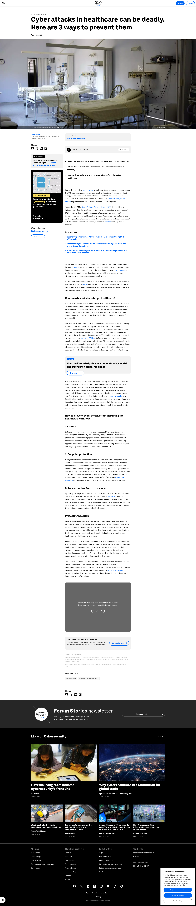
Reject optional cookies (177, 890)
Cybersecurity (38, 14)
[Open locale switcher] (2, 900)
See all (161, 736)
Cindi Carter (36, 134)
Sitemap (98, 897)
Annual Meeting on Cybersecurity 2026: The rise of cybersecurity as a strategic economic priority (114, 827)
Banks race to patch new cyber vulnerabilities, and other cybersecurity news (78, 827)
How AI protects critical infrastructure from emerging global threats (146, 827)
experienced (120, 270)
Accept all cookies (178, 895)
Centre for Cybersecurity (76, 138)
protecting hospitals (115, 570)
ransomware (88, 190)
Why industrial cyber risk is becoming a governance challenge (46, 826)
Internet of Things (88, 338)
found (76, 267)
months (108, 222)
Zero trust (112, 496)
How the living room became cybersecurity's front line (53, 787)
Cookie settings (178, 901)
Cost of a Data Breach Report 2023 (96, 207)
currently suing (116, 396)
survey (85, 284)
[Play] (69, 150)
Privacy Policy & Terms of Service (98, 893)
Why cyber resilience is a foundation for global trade (129, 787)
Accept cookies (98, 611)
